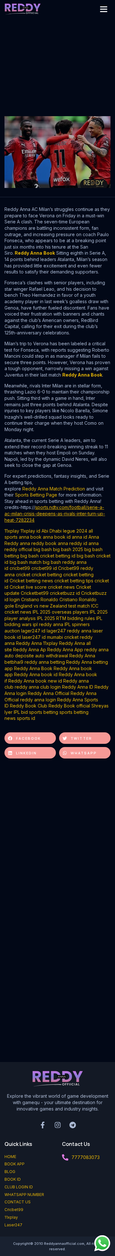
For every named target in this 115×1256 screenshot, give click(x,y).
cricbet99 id (44, 568)
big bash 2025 (68, 549)
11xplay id (30, 531)
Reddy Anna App (65, 649)
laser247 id (34, 637)
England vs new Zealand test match (52, 606)
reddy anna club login (38, 687)
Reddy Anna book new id (35, 681)
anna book (30, 537)
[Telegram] (72, 1125)
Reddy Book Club (28, 705)
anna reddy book (38, 543)
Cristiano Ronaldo (39, 599)
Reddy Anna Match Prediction (53, 488)
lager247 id (33, 630)
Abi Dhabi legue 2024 (64, 531)
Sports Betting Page (36, 494)
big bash (43, 549)
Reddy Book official (69, 705)
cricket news (61, 587)
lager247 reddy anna (69, 630)
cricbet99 (20, 568)
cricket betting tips (73, 580)
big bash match (26, 562)
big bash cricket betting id (47, 555)
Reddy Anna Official (48, 693)
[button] (103, 9)
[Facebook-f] (42, 1125)
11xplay (11, 531)
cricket (23, 574)
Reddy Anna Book (82, 375)
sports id (26, 718)
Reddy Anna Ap (29, 649)
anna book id (57, 537)
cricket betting (47, 574)
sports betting (43, 712)
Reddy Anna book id (35, 674)
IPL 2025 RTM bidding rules (66, 618)
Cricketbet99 (35, 593)
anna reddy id (72, 543)
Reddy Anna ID (77, 687)
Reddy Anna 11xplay (37, 643)
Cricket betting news (31, 580)
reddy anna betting (45, 662)
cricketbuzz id (65, 593)
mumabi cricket (63, 637)
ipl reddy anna (48, 624)
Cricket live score (28, 587)
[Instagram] (57, 1125)
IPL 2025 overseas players (60, 612)
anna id (79, 537)
